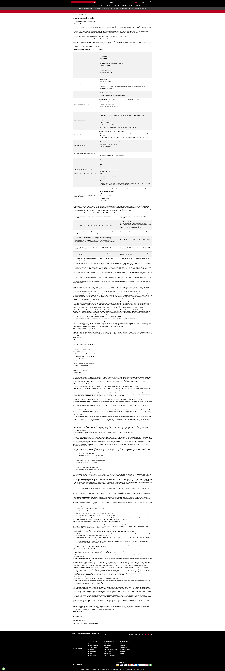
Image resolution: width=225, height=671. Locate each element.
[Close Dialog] (125, 325)
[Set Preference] (3, 668)
